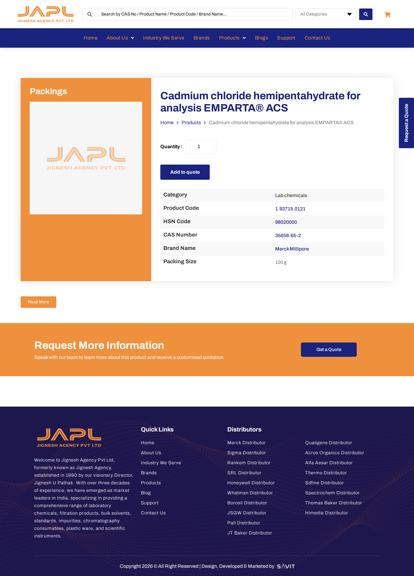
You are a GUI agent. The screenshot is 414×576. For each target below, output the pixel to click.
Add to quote (185, 172)
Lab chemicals (291, 195)
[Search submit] (365, 14)
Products (191, 122)
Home (167, 122)
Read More (38, 302)
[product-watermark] (86, 158)
